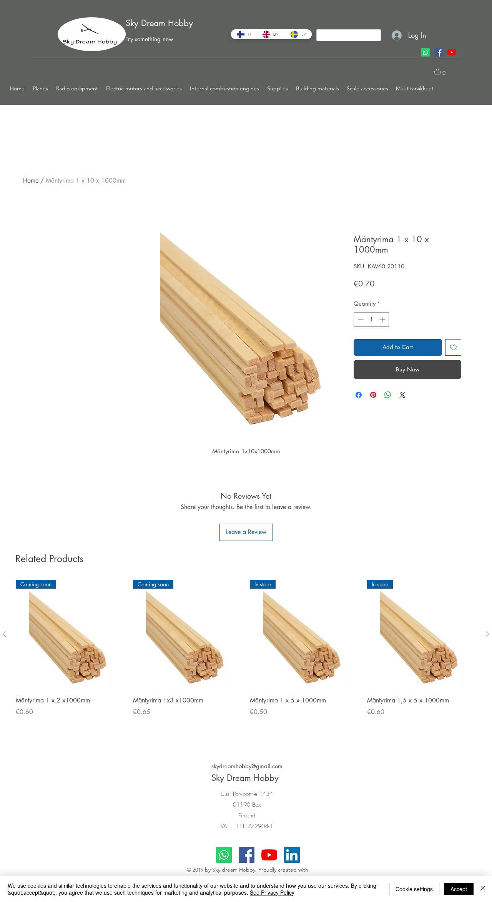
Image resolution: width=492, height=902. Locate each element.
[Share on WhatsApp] (387, 394)
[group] (246, 658)
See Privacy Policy (272, 892)
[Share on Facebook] (358, 394)
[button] (40, 88)
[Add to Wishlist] (453, 347)
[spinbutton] (371, 320)
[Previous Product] (4, 634)
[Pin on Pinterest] (373, 394)
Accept (458, 889)
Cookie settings (414, 889)
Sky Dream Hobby (159, 23)
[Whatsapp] (425, 52)
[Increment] (383, 320)
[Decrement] (360, 320)
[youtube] (451, 52)
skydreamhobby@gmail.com (247, 766)
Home (30, 180)
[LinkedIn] (292, 855)
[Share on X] (402, 394)
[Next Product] (487, 634)
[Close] (482, 889)
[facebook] (438, 52)
